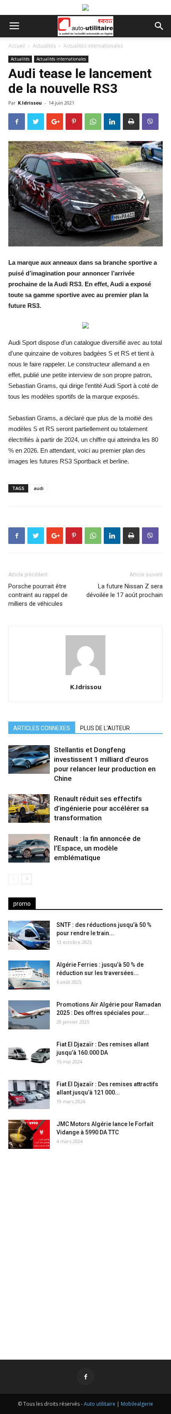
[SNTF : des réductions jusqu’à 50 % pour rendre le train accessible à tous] (29, 935)
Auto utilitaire (99, 1403)
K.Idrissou (30, 103)
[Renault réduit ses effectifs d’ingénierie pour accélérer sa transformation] (29, 808)
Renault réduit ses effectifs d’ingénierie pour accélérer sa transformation (101, 808)
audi (39, 488)
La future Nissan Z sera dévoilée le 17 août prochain (124, 591)
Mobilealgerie (137, 1403)
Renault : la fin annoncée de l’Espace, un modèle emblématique (97, 848)
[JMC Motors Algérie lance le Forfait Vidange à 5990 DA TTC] (29, 1134)
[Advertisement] (85, 1247)
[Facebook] (85, 1376)
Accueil (16, 45)
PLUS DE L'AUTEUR (105, 728)
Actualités (44, 45)
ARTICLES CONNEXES (41, 728)
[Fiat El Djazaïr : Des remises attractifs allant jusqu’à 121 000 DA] (29, 1094)
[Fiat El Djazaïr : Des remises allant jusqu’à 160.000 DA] (29, 1054)
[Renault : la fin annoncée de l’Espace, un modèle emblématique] (29, 848)
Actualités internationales (93, 45)
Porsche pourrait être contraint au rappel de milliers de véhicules (38, 595)
